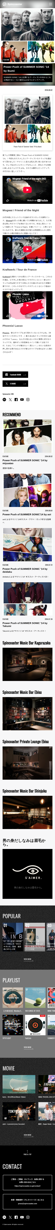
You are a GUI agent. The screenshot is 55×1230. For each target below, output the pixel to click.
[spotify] (4, 401)
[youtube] (22, 401)
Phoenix (6, 333)
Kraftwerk (6, 277)
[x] (10, 401)
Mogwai (9, 221)
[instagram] (28, 401)
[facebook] (16, 401)
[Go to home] (12, 3)
